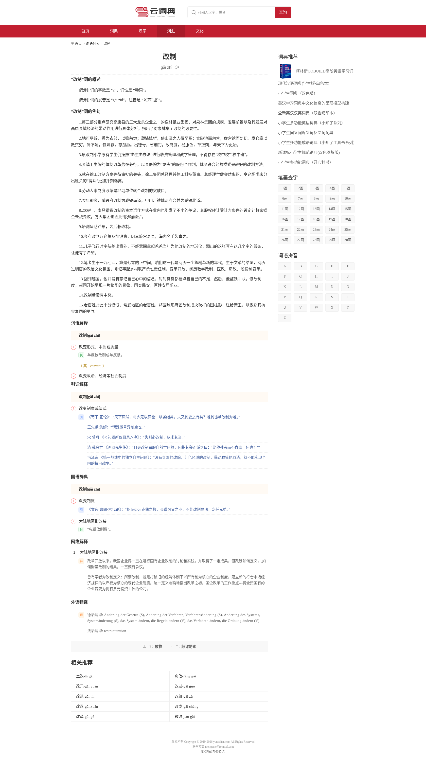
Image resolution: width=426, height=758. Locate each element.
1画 (284, 188)
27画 (300, 240)
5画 (348, 188)
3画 (316, 188)
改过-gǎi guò (185, 686)
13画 (316, 209)
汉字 (142, 31)
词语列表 (93, 43)
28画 (316, 240)
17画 (300, 219)
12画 (300, 209)
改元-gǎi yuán (87, 686)
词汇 (171, 31)
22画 (300, 229)
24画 (332, 229)
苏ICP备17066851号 (213, 751)
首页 (85, 31)
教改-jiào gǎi (185, 717)
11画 (284, 209)
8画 (316, 198)
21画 (284, 229)
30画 (347, 240)
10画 (347, 198)
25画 (347, 229)
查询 (283, 12)
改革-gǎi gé (85, 717)
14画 (332, 209)
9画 (332, 198)
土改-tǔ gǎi (84, 676)
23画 (316, 229)
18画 (316, 219)
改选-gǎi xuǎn (87, 706)
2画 (300, 188)
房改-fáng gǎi (185, 676)
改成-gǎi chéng (186, 706)
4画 (332, 188)
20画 (347, 219)
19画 (332, 219)
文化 (200, 31)
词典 (114, 31)
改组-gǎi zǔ (184, 696)
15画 (347, 209)
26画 (284, 240)
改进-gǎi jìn (85, 696)
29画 (332, 240)
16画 (284, 219)
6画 (284, 198)
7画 (300, 198)
